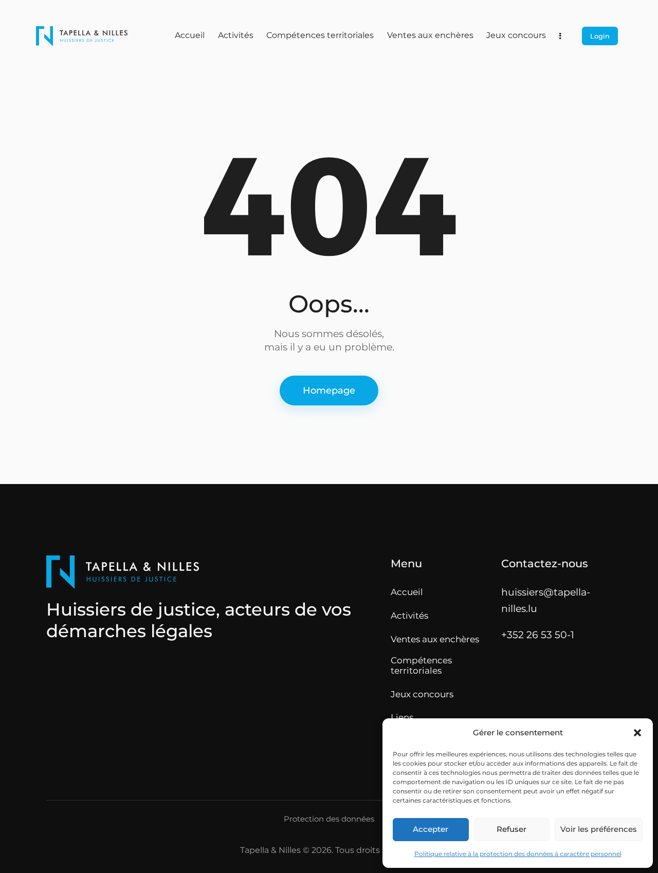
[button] (637, 733)
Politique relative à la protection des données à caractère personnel (518, 854)
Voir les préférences (598, 829)
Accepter (430, 829)
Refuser (511, 829)
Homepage (329, 390)
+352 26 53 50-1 (537, 634)
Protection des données (329, 819)
